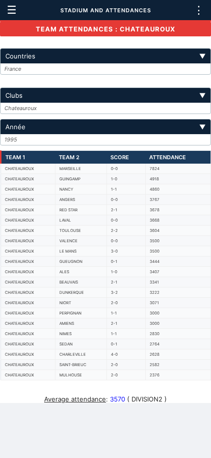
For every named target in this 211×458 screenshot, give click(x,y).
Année (105, 127)
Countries (105, 56)
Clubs (105, 95)
